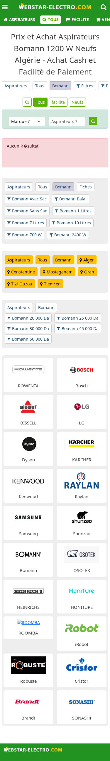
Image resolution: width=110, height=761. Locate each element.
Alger (88, 260)
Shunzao (81, 533)
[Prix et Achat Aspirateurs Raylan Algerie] (81, 480)
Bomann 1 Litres (76, 211)
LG (81, 423)
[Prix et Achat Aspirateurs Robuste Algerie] (28, 664)
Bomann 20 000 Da (30, 318)
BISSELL (28, 423)
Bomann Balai (73, 199)
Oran (89, 272)
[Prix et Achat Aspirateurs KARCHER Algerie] (81, 443)
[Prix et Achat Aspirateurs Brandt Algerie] (28, 701)
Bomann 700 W (27, 235)
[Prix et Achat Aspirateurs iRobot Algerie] (81, 627)
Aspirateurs (22, 19)
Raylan (81, 496)
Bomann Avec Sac (29, 199)
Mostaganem (59, 272)
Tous (53, 19)
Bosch (81, 386)
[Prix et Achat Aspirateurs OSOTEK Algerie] (81, 554)
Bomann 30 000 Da (30, 328)
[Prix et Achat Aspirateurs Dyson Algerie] (28, 443)
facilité (58, 102)
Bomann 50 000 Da (30, 339)
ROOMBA (28, 633)
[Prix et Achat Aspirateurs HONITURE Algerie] (81, 590)
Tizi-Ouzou (21, 284)
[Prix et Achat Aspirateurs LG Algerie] (81, 406)
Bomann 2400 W (70, 235)
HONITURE (82, 607)
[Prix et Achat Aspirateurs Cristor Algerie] (81, 664)
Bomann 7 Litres (28, 223)
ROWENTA (28, 386)
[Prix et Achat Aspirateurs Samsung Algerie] (28, 517)
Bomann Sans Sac (29, 211)
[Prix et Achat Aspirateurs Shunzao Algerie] (81, 517)
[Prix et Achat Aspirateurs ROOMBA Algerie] (28, 622)
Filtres (87, 86)
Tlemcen (52, 284)
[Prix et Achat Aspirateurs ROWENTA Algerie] (28, 369)
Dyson (28, 459)
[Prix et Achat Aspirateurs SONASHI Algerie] (81, 701)
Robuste (28, 681)
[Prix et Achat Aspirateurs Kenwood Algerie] (28, 480)
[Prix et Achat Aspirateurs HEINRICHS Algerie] (28, 590)
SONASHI (81, 718)
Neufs (77, 102)
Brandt (28, 718)
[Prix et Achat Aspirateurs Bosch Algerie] (81, 369)
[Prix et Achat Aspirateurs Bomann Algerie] (28, 554)
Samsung (28, 533)
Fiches (85, 187)
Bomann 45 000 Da (80, 328)
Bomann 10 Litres (74, 223)
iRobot (81, 644)
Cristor (81, 681)
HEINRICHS (28, 607)
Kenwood (28, 496)
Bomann (60, 86)
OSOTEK (81, 570)
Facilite (80, 19)
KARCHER (81, 459)
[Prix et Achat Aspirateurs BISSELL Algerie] (28, 406)
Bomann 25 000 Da (80, 318)
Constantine (23, 272)
